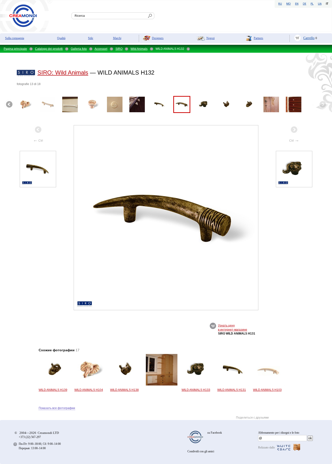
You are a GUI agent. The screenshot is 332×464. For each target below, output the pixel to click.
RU (280, 3)
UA (320, 3)
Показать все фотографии (57, 408)
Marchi (117, 38)
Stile (90, 38)
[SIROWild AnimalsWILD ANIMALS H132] (166, 217)
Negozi (210, 38)
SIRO (118, 49)
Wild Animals (139, 49)
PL (312, 3)
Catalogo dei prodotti (49, 49)
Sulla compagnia (14, 38)
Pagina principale (15, 49)
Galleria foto (79, 49)
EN (296, 3)
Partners (258, 38)
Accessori (101, 49)
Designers (158, 38)
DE (304, 3)
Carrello (309, 38)
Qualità (61, 38)
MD (288, 3)
